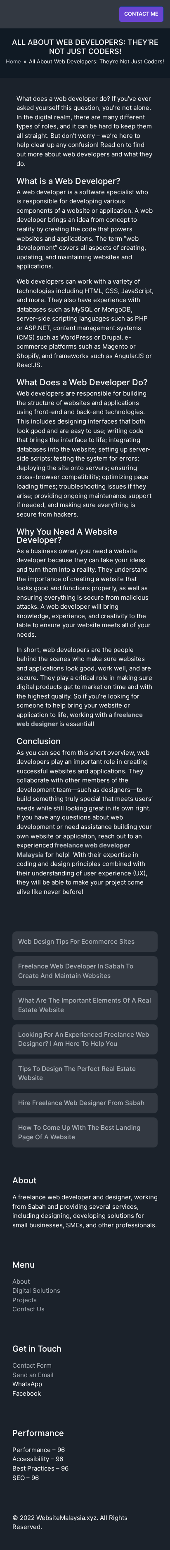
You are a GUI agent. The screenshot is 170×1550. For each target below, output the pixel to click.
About (21, 1281)
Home (13, 61)
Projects (24, 1300)
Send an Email (33, 1375)
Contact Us (28, 1309)
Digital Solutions (36, 1290)
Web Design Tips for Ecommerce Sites (76, 941)
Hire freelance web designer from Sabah (81, 1103)
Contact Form (32, 1365)
